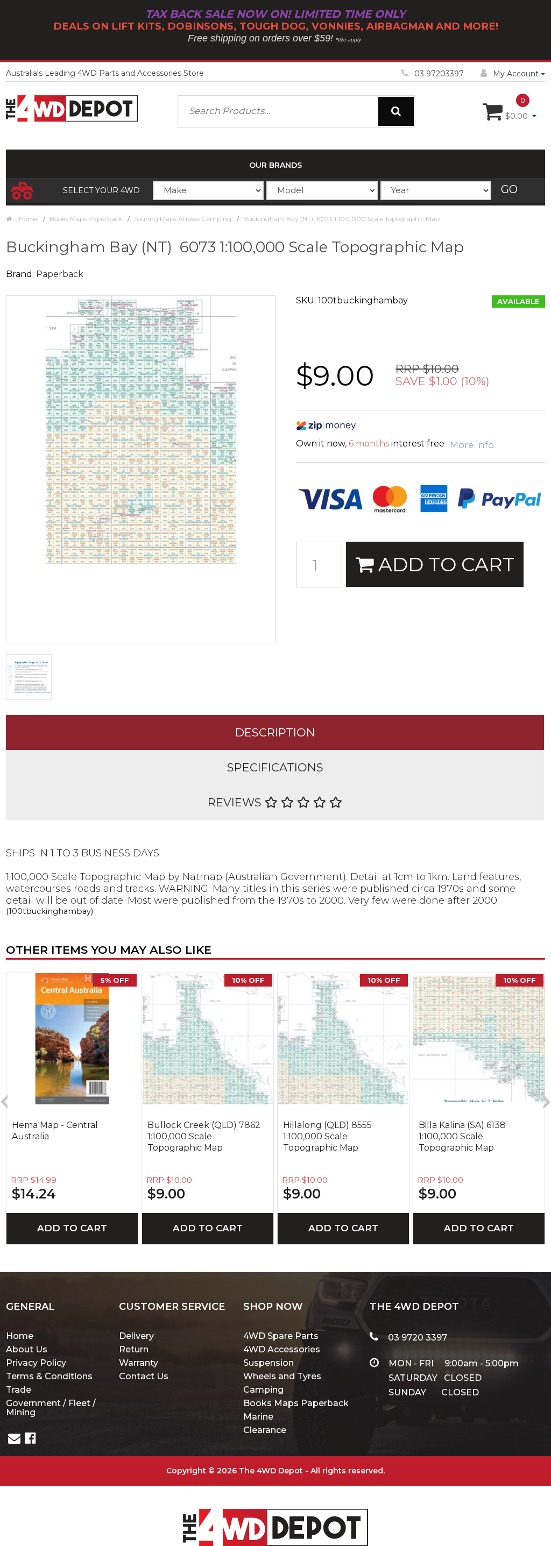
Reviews (236, 802)
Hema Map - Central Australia (55, 1130)
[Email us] (14, 1440)
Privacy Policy (36, 1363)
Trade (18, 1390)
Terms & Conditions (49, 1376)
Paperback (59, 274)
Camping (263, 1390)
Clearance (264, 1430)
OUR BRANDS (275, 165)
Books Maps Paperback (296, 1403)
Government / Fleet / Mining (51, 1407)
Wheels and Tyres (282, 1376)
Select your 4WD (101, 190)
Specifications (275, 767)
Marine (258, 1417)
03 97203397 (439, 74)
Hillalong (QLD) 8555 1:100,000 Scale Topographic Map (327, 1136)
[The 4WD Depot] (275, 1513)
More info (472, 445)
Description (275, 732)
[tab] (275, 732)
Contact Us (143, 1376)
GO (509, 189)
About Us (26, 1349)
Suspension (268, 1363)
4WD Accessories (281, 1349)
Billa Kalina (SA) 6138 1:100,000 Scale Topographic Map (462, 1136)
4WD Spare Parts (281, 1336)
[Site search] (396, 111)
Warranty (138, 1363)
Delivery (136, 1336)
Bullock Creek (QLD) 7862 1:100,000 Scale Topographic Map (203, 1136)
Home (19, 1336)
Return (134, 1349)
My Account (516, 74)
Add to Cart (443, 564)
